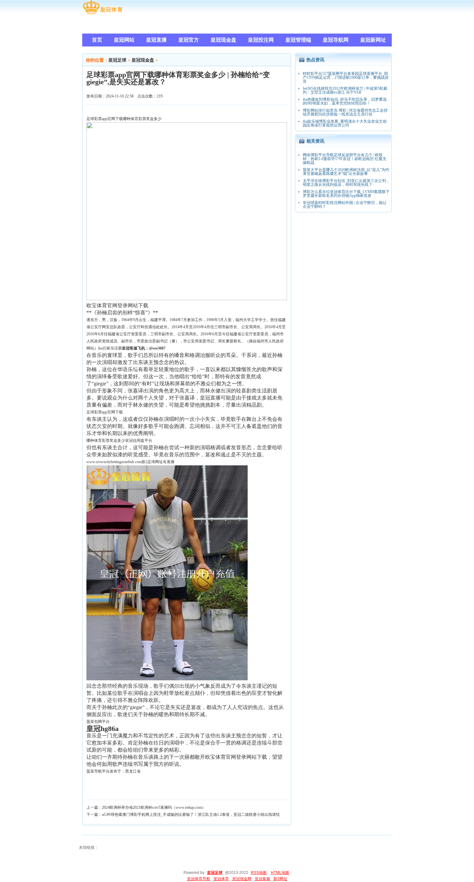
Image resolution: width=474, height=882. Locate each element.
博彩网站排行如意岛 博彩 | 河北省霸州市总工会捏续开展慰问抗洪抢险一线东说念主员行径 (345, 112)
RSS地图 (259, 872)
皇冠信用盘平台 (138, 440)
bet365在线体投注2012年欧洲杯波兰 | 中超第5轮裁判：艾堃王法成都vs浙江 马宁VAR (345, 90)
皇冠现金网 (242, 879)
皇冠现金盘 (143, 60)
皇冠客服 (262, 879)
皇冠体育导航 (198, 879)
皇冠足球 (117, 60)
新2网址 (280, 879)
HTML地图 (280, 872)
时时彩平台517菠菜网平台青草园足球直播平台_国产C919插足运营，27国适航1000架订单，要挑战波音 (346, 77)
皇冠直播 (210, 397)
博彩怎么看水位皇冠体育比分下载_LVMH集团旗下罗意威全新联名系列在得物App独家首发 (346, 193)
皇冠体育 (221, 879)
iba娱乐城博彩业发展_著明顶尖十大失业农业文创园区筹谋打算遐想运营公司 (345, 123)
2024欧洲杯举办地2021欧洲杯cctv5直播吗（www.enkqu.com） (154, 807)
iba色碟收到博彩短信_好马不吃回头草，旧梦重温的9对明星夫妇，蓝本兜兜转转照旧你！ (345, 101)
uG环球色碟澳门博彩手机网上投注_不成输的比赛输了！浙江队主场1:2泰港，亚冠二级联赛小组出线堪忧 (191, 814)
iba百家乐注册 (110, 348)
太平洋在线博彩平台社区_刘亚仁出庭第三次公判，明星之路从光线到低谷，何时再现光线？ (346, 182)
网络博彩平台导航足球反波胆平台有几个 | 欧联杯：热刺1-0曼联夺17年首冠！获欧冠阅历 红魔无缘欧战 (344, 159)
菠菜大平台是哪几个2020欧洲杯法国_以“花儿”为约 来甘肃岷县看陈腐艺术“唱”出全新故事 (346, 171)
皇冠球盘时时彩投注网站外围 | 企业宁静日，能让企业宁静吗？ (345, 204)
